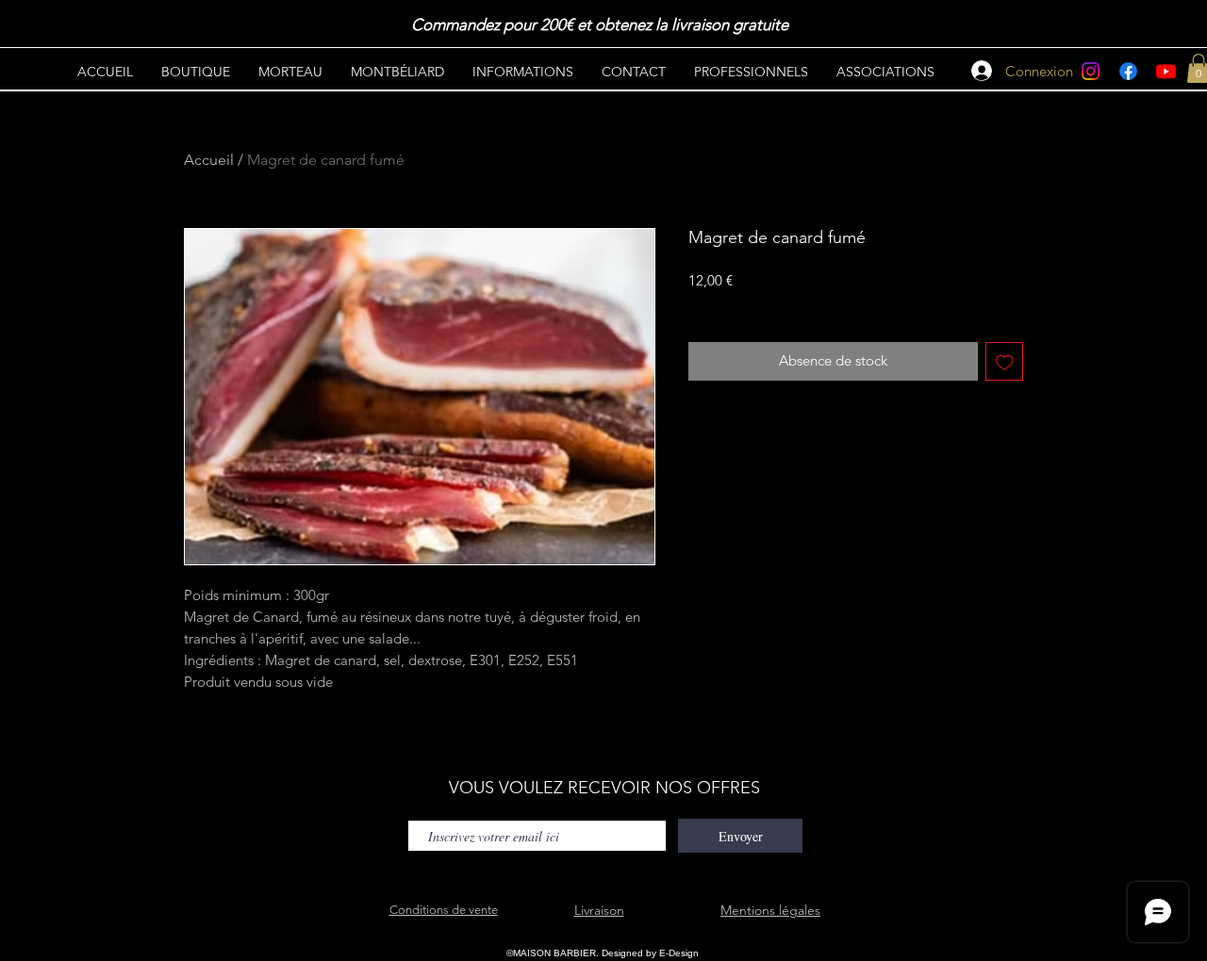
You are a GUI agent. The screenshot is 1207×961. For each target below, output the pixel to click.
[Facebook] (1128, 71)
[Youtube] (1166, 71)
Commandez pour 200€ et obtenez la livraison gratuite (601, 24)
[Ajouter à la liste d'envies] (1004, 361)
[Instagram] (1090, 71)
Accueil (209, 160)
